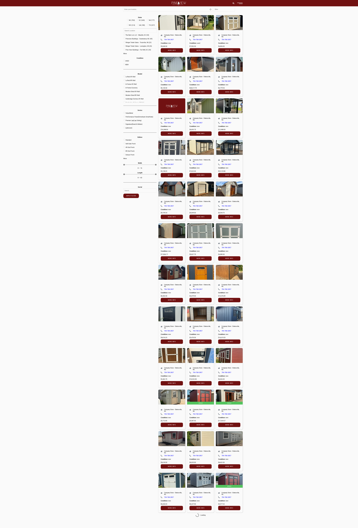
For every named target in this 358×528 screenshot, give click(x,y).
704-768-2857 (169, 39)
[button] (233, 3)
